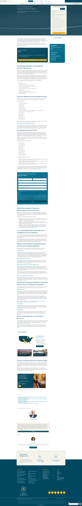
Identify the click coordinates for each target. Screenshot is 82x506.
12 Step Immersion (45, 477)
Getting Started (48, 3)
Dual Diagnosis (45, 475)
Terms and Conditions (57, 27)
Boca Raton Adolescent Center (22, 471)
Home (58, 471)
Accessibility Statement (20, 498)
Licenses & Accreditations (60, 478)
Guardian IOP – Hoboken (21, 478)
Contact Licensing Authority (20, 499)
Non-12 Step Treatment (46, 478)
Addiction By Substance (46, 472)
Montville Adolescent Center (21, 482)
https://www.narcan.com (23, 400)
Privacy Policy (60, 27)
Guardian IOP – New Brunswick (22, 479)
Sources (20, 394)
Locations (30, 3)
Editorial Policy (59, 479)
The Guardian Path (54, 52)
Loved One (25, 383)
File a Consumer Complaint (28, 499)
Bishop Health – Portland (21, 472)
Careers (58, 475)
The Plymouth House (31, 481)
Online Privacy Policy (34, 498)
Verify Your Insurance (56, 460)
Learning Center (41, 3)
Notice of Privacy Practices (27, 498)
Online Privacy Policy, (59, 500)
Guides (35, 3)
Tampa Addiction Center (21, 475)
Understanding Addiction (46, 474)
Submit (32, 201)
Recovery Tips (53, 54)
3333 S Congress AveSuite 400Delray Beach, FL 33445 (23, 494)
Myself (21, 383)
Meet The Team (59, 473)
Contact (54, 3)
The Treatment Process (23, 3)
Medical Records (45, 498)
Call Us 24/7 (39, 459)
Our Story (58, 472)
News (58, 474)
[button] (32, 60)
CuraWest (19, 476)
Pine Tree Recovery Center (32, 478)
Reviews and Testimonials (60, 477)
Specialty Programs (45, 476)
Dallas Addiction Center (32, 482)
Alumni (58, 476)
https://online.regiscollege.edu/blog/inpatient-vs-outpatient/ (28, 403)
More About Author (33, 447)
